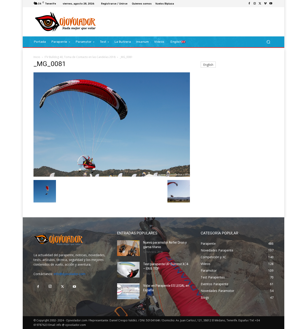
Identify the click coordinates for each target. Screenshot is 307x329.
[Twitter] (260, 3)
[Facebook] (249, 3)
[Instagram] (254, 3)
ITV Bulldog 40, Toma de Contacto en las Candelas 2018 (80, 57)
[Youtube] (271, 3)
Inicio (36, 57)
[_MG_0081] (111, 175)
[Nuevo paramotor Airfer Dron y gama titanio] (128, 248)
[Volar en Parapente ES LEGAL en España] (128, 291)
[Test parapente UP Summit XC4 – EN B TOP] (128, 270)
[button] (268, 42)
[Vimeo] (265, 3)
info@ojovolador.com (69, 274)
